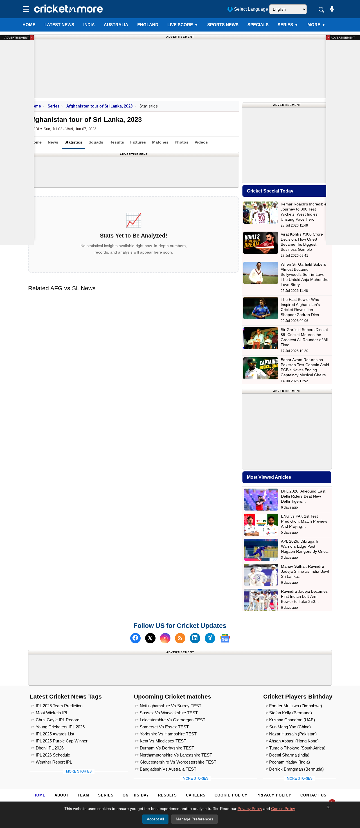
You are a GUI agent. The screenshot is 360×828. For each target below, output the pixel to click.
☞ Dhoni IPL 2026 (47, 748)
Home (28, 24)
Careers (196, 795)
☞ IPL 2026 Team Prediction (56, 705)
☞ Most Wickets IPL (49, 712)
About (62, 795)
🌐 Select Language (247, 9)
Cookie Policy (231, 795)
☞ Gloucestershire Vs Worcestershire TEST (175, 762)
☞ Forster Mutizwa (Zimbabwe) (293, 705)
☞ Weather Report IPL (51, 762)
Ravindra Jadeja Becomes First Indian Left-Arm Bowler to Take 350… (304, 596)
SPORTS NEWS (222, 24)
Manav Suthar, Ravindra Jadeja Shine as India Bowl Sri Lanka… (305, 571)
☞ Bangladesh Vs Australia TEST (165, 769)
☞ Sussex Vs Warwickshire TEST (166, 712)
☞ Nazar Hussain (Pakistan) (290, 733)
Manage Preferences (194, 819)
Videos (201, 142)
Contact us (313, 795)
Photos (181, 142)
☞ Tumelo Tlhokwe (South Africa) (294, 748)
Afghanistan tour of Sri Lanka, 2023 (99, 106)
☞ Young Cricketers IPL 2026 (58, 726)
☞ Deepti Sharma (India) (286, 755)
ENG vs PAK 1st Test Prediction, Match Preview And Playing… (304, 521)
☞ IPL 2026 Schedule (50, 755)
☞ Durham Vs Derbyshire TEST (164, 748)
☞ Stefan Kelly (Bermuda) (288, 712)
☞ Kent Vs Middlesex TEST (160, 741)
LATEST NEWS (59, 24)
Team (83, 795)
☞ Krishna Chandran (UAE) (289, 719)
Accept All (155, 819)
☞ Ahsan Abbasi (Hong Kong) (291, 741)
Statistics (73, 142)
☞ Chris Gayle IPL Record (55, 719)
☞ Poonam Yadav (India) (287, 762)
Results (116, 142)
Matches (160, 142)
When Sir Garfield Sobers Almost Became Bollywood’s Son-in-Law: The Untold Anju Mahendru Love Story (304, 274)
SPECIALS (258, 24)
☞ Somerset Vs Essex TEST (162, 726)
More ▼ (316, 24)
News (53, 142)
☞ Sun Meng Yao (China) (287, 726)
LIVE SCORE (182, 24)
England (147, 24)
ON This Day (136, 795)
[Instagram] (165, 638)
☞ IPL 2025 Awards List (52, 733)
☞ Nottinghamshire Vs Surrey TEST (168, 705)
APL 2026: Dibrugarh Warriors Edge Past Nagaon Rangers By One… (305, 546)
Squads (96, 142)
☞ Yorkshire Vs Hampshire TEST (166, 733)
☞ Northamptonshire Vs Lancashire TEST (173, 755)
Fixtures (138, 142)
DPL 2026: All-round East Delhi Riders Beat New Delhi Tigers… (303, 496)
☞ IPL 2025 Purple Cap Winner (59, 741)
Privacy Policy (273, 795)
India (89, 24)
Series (288, 24)
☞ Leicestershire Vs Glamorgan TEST (170, 719)
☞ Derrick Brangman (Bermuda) (294, 769)
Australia (116, 24)
